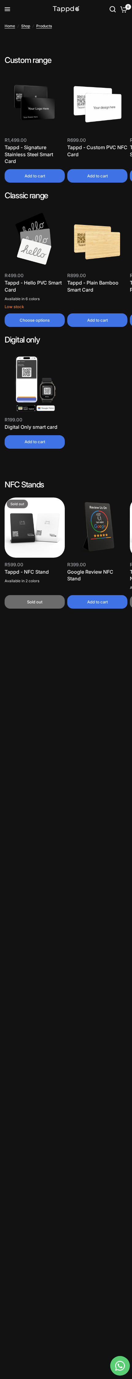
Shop (25, 26)
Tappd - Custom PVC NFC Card (97, 150)
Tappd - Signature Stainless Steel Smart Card (29, 154)
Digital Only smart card (31, 427)
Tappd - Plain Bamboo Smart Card (92, 286)
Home (10, 26)
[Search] (112, 9)
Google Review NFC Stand (90, 575)
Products (44, 26)
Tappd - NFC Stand (27, 572)
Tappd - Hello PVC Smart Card (33, 286)
